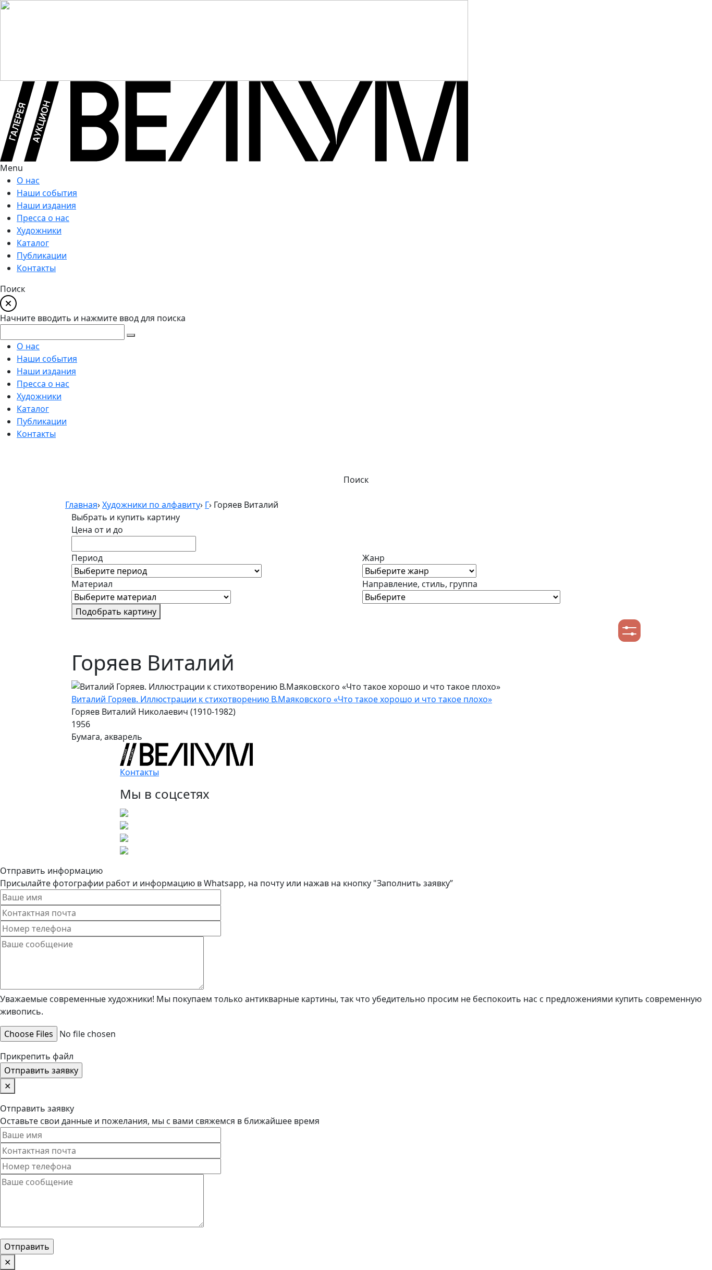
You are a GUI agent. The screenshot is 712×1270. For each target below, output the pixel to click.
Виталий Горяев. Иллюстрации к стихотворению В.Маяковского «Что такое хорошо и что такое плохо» (281, 699)
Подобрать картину (116, 611)
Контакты (139, 772)
